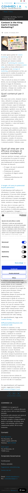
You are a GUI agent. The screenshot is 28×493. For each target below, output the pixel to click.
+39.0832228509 (8, 3)
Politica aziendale (7, 464)
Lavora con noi (6, 470)
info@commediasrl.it (21, 3)
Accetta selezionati (14, 273)
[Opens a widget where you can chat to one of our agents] (22, 490)
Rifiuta (14, 277)
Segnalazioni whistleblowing (10, 467)
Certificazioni (5, 461)
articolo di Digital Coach (12, 389)
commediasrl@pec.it (10, 478)
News (11, 11)
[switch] (24, 247)
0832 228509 (12, 443)
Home (6, 11)
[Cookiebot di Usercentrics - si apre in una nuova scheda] (19, 215)
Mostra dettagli (19, 263)
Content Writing (6, 319)
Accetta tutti (14, 269)
